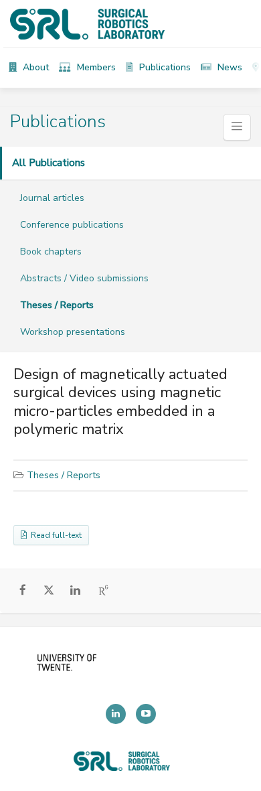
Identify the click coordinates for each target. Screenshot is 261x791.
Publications (164, 67)
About (34, 67)
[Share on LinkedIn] (75, 591)
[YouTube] (146, 714)
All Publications (48, 162)
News (228, 67)
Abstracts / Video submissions (84, 278)
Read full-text (54, 535)
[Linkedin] (116, 714)
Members (95, 67)
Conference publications (72, 224)
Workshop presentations (72, 332)
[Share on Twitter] (49, 592)
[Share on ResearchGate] (104, 591)
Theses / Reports (57, 305)
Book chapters (51, 251)
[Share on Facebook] (23, 591)
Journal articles (52, 198)
